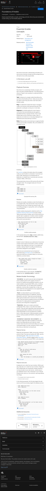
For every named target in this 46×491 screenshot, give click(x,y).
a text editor (41, 337)
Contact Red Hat (18, 477)
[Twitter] (41, 433)
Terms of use (17, 485)
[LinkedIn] (35, 433)
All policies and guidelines (33, 485)
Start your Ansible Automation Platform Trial (11, 21)
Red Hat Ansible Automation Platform (30, 44)
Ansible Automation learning (23, 6)
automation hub (28, 252)
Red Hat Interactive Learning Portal (8, 6)
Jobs (16, 476)
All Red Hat (40, 2)
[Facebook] (44, 433)
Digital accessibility (4, 486)
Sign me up (4, 467)
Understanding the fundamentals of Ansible (32, 417)
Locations (2, 477)
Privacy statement (4, 485)
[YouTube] (38, 433)
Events (30, 476)
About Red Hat (3, 476)
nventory (20, 172)
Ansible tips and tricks (28, 418)
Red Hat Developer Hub (29, 47)
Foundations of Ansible (35, 6)
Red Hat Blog (31, 477)
